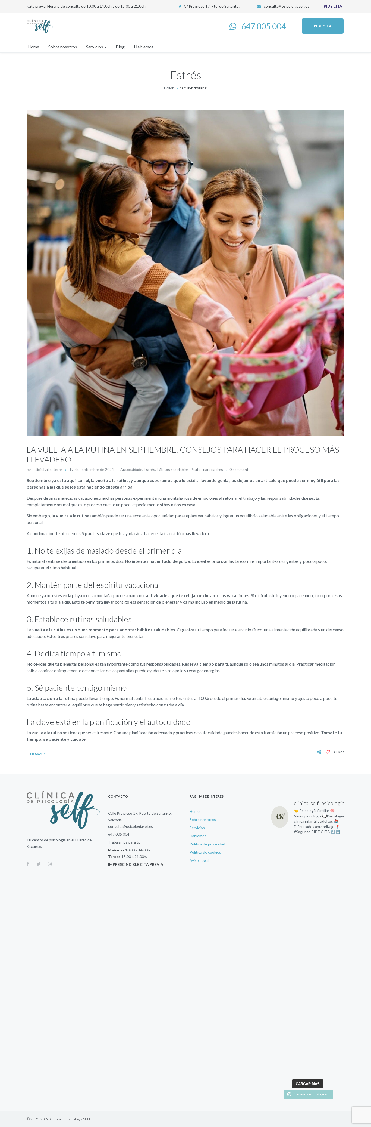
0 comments (239, 469)
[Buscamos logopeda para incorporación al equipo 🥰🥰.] (327, 968)
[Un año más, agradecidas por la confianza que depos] (288, 944)
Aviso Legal (199, 860)
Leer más (34, 754)
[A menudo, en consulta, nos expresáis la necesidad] (327, 896)
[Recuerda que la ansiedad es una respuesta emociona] (327, 993)
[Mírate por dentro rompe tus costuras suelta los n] (288, 1041)
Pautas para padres (206, 469)
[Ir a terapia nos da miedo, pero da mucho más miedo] (327, 1041)
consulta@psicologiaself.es (286, 6)
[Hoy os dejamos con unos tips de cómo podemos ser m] (327, 1065)
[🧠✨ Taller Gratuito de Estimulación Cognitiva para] (327, 847)
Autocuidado (131, 469)
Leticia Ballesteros (47, 469)
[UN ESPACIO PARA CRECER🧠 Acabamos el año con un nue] (288, 993)
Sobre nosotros (203, 819)
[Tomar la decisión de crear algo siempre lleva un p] (288, 847)
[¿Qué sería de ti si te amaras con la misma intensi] (288, 1065)
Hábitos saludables (173, 469)
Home (169, 88)
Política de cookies (205, 852)
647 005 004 (118, 834)
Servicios (197, 827)
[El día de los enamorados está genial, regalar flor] (327, 871)
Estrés (149, 469)
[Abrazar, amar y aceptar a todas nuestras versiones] (327, 1017)
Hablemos (198, 835)
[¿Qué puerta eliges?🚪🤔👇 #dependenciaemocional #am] (288, 1017)
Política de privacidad (207, 844)
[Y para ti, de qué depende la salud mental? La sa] (288, 896)
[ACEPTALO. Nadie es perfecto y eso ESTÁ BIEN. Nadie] (288, 968)
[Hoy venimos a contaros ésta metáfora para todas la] (288, 920)
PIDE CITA (333, 6)
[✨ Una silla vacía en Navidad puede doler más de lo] (288, 871)
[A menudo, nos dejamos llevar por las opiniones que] (327, 920)
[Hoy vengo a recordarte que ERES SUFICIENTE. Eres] (327, 944)
